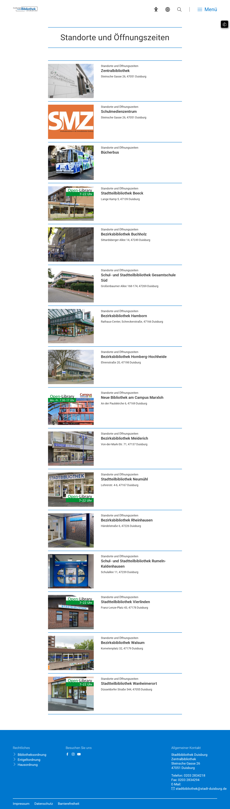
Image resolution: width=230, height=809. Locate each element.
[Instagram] (73, 754)
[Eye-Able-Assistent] (156, 9)
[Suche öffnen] (179, 9)
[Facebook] (67, 754)
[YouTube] (79, 754)
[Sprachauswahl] (167, 9)
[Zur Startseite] (25, 11)
